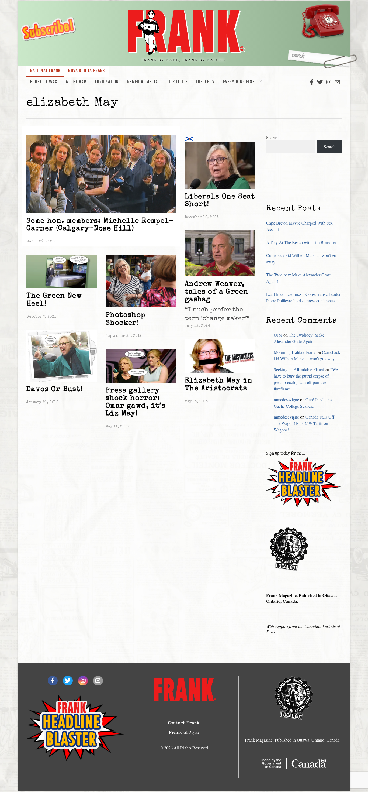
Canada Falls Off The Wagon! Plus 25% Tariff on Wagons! (304, 423)
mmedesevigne (286, 399)
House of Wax (43, 82)
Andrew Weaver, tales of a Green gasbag (216, 292)
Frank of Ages (184, 733)
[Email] (337, 82)
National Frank (45, 71)
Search (272, 137)
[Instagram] (328, 82)
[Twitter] (320, 82)
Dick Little (177, 82)
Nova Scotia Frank (86, 71)
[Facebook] (312, 82)
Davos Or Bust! (54, 389)
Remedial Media (142, 82)
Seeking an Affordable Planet (299, 369)
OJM (278, 335)
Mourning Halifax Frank (294, 352)
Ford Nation (107, 82)
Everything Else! (239, 82)
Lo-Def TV (205, 82)
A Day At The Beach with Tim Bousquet (301, 242)
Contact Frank (184, 723)
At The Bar (76, 82)
